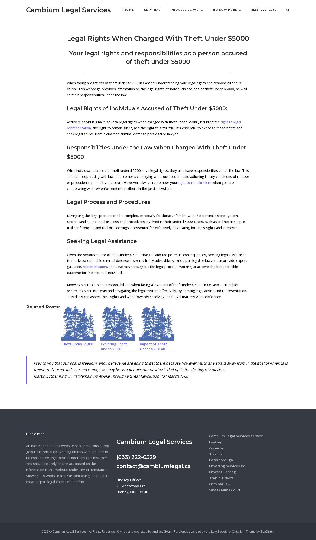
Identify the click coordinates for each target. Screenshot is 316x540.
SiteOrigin (267, 531)
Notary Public (227, 10)
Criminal (152, 10)
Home (129, 10)
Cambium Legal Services (68, 10)
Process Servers (187, 10)
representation (95, 266)
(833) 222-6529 (263, 10)
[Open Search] (288, 10)
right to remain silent (194, 182)
